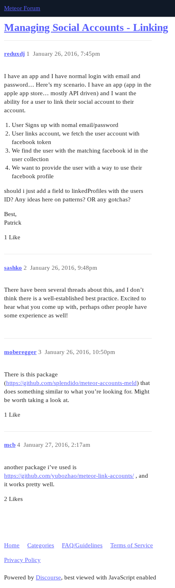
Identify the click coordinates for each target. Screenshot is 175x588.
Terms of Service (131, 545)
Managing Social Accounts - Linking (86, 27)
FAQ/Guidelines (82, 545)
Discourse (48, 577)
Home (12, 545)
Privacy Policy (22, 560)
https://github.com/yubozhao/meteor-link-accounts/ (69, 475)
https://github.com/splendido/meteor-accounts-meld (71, 383)
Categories (40, 545)
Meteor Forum (22, 8)
